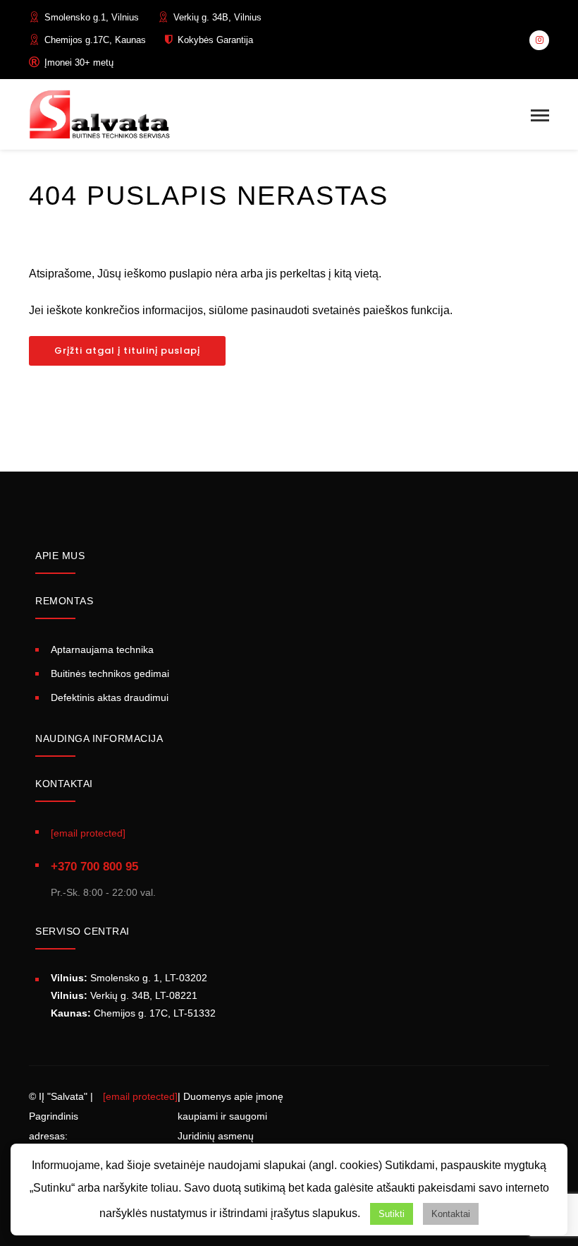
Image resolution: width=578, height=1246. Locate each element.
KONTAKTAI (64, 783)
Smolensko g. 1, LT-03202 (129, 977)
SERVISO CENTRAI (82, 931)
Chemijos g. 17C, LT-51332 (133, 1013)
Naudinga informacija (99, 738)
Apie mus (60, 555)
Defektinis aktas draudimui (109, 697)
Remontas (64, 600)
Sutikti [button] (392, 1214)
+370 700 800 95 (94, 866)
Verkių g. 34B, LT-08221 (124, 995)
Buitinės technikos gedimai (110, 673)
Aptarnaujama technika (102, 649)
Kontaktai (450, 1214)
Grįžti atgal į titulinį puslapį (127, 350)
